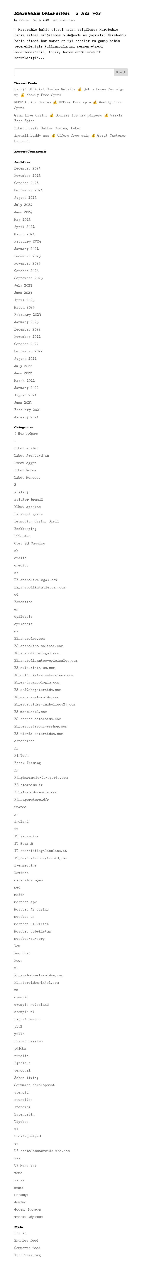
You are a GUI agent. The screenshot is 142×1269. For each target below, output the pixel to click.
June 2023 (23, 293)
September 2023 (28, 278)
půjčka (20, 1048)
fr (16, 770)
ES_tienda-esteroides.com (38, 734)
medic (19, 895)
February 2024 (27, 241)
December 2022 (27, 329)
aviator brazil (28, 499)
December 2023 (27, 256)
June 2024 (23, 212)
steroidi (22, 1107)
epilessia (23, 624)
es (16, 631)
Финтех (20, 1202)
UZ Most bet (25, 1166)
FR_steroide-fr (28, 785)
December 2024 (27, 168)
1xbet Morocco (27, 477)
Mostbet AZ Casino (31, 909)
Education (23, 602)
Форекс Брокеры (27, 1209)
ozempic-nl (24, 1012)
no (16, 990)
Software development (34, 1085)
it (16, 829)
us (16, 1144)
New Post (22, 953)
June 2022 (23, 373)
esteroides (24, 741)
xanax (19, 1180)
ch (16, 551)
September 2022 (28, 351)
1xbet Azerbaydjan (31, 455)
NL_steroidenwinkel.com (36, 982)
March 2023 (24, 307)
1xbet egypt (25, 463)
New (17, 946)
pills (19, 1034)
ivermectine (25, 865)
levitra (21, 873)
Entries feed (26, 1240)
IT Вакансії (23, 843)
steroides (23, 1100)
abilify (21, 492)
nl (16, 968)
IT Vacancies (26, 836)
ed (16, 594)
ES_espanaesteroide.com (36, 697)
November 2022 (27, 337)
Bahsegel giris (28, 514)
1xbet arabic (26, 448)
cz (16, 573)
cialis (20, 558)
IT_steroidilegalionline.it (40, 851)
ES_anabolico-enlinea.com (38, 646)
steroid (21, 1092)
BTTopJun (22, 536)
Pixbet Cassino (28, 1041)
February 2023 (27, 315)
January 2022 (26, 388)
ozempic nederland (31, 1004)
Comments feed (27, 1248)
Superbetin (24, 1114)
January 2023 (26, 322)
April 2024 (24, 227)
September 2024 (28, 190)
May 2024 (22, 219)
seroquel (22, 1070)
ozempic (21, 997)
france (20, 807)
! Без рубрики (26, 433)
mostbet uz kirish (31, 924)
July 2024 (23, 205)
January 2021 (26, 417)
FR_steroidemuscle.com (35, 792)
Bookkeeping (25, 529)
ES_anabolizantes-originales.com (45, 660)
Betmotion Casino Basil (36, 521)
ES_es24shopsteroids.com (37, 690)
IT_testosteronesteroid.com (40, 858)
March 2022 (24, 381)
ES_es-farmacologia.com (36, 682)
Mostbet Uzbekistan (32, 931)
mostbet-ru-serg (29, 938)
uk (16, 1129)
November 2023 (27, 263)
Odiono (24, 19)
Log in (20, 1233)
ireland (21, 821)
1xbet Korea (25, 470)
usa (17, 1158)
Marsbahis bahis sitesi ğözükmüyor (57, 13)
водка (18, 1187)
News (18, 960)
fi (16, 748)
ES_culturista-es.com (34, 668)
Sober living (26, 1078)
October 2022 (26, 344)
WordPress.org (27, 1255)
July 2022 (23, 366)
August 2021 (25, 395)
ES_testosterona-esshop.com (40, 726)
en (16, 609)
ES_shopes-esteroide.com (37, 719)
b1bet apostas (27, 507)
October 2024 (26, 183)
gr (16, 814)
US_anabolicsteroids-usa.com (42, 1151)
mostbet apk (25, 902)
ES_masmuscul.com (30, 712)
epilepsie (23, 616)
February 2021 (27, 410)
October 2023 (26, 271)
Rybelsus (22, 1063)
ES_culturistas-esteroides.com (43, 675)
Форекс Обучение (28, 1217)
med (17, 887)
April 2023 (24, 300)
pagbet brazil (27, 1019)
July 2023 (23, 285)
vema (18, 1173)
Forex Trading (27, 763)
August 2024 (25, 197)
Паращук (21, 1195)
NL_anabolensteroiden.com (38, 975)
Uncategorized (27, 1136)
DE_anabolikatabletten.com (39, 587)
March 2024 (24, 234)
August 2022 (25, 359)
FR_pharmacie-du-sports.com (41, 777)
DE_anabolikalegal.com (36, 580)
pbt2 (18, 1026)
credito (21, 565)
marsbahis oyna (64, 19)
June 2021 (23, 403)
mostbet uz (24, 916)
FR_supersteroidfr (31, 799)
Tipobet (21, 1122)
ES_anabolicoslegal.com (36, 653)
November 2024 (27, 175)
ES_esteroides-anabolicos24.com (44, 704)
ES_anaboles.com (29, 638)
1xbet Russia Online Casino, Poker (47, 128)
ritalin (21, 1056)
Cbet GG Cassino (29, 543)
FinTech (21, 755)
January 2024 (26, 249)
